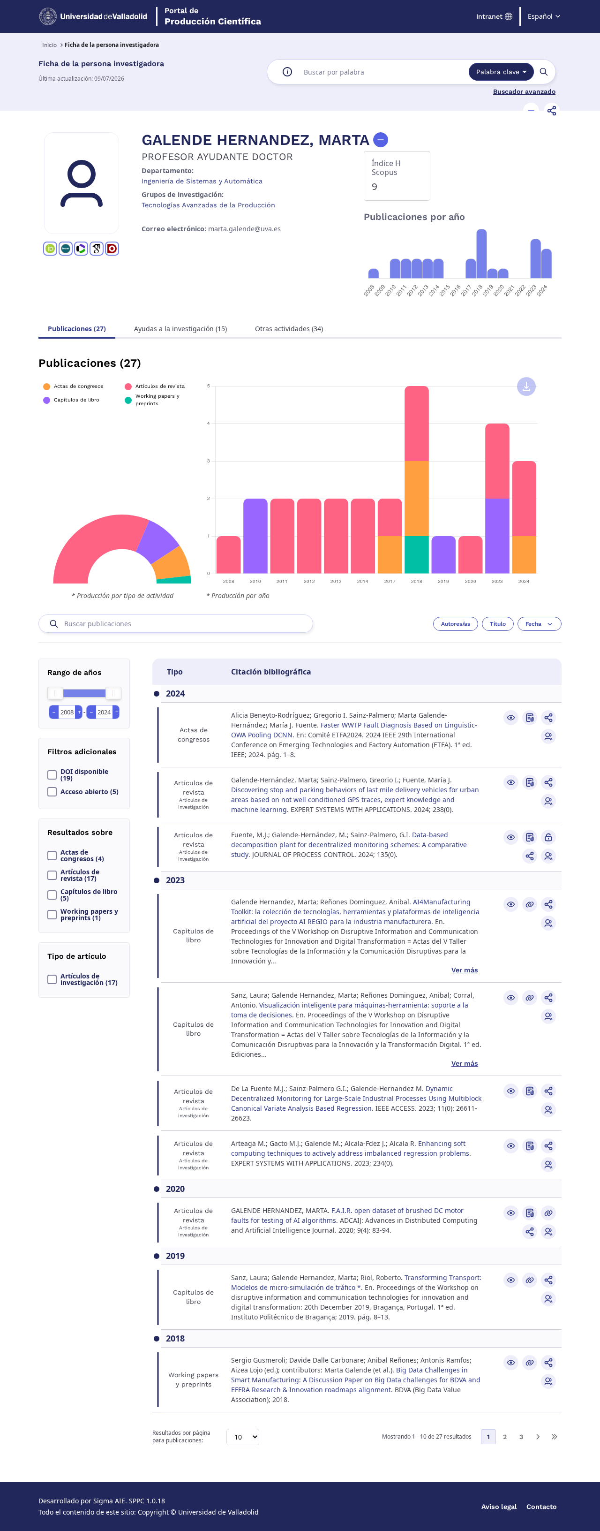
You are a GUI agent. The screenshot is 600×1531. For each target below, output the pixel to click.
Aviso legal (499, 1506)
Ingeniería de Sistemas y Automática (202, 181)
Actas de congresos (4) (82, 855)
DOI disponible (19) (84, 774)
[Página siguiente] (537, 1436)
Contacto (541, 1506)
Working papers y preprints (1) (89, 914)
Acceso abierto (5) (89, 791)
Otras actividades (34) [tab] (289, 328)
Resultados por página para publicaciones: (181, 1437)
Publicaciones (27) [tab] (77, 328)
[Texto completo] (548, 837)
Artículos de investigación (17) (89, 979)
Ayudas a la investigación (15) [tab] (180, 328)
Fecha (533, 624)
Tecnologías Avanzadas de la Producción (208, 205)
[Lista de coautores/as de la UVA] (548, 736)
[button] (531, 110)
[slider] (55, 693)
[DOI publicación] (529, 717)
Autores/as (455, 624)
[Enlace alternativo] (529, 904)
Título (498, 624)
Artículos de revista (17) (79, 875)
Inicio (49, 45)
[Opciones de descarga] (526, 386)
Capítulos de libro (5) (89, 895)
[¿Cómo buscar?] (287, 72)
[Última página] (554, 1436)
